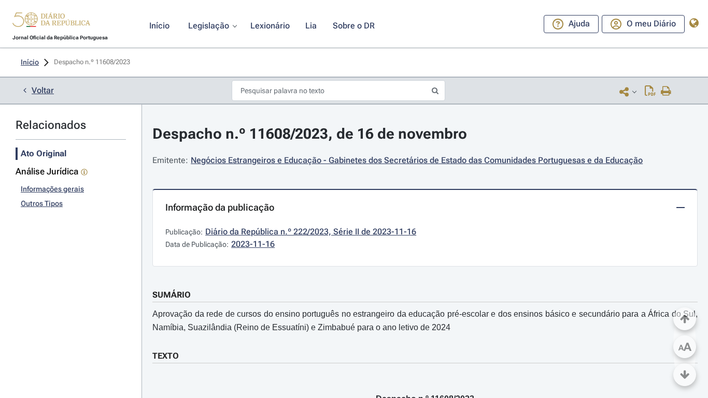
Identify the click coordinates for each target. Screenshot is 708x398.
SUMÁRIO (171, 295)
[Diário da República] (51, 22)
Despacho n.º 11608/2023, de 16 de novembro (309, 133)
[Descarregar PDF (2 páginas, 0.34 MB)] (650, 91)
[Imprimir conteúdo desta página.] (666, 91)
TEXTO (165, 356)
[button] (51, 21)
